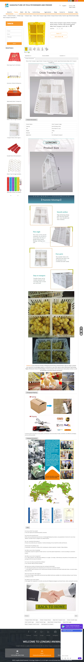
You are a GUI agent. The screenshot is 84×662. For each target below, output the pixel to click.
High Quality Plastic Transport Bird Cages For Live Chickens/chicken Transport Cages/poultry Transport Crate (14, 101)
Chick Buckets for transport (47, 624)
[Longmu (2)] (6, 5)
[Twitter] (73, 1)
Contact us (29, 365)
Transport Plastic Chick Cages (31, 619)
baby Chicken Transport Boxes (54, 622)
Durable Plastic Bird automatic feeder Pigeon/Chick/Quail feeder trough (14, 155)
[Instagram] (77, 1)
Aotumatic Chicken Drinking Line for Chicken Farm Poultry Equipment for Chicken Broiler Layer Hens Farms (14, 83)
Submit (14, 43)
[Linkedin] (71, 1)
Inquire (58, 33)
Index (58, 660)
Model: (26, 55)
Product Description (29, 58)
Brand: (43, 55)
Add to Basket (58, 36)
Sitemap (55, 660)
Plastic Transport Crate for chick (32, 624)
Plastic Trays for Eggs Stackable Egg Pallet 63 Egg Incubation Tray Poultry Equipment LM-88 (14, 119)
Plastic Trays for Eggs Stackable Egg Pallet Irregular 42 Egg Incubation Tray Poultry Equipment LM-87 (14, 174)
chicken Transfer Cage (40, 622)
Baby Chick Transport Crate (59, 619)
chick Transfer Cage (29, 622)
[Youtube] (75, 1)
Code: (61, 55)
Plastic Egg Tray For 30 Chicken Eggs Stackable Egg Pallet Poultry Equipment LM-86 (14, 65)
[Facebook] (69, 1)
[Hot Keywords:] (60, 5)
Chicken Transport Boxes (45, 619)
